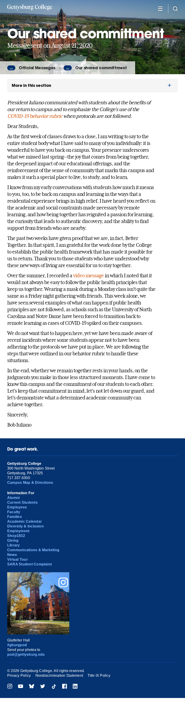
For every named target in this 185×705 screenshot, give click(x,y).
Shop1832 (16, 536)
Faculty (13, 512)
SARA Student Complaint (29, 564)
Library (13, 545)
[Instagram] (9, 687)
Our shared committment (101, 67)
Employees (17, 507)
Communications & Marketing (33, 550)
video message (88, 275)
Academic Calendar (24, 521)
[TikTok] (53, 687)
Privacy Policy (19, 675)
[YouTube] (20, 687)
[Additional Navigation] (160, 8)
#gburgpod (17, 645)
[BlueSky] (31, 687)
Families (14, 517)
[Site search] (175, 8)
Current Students (22, 502)
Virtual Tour (17, 559)
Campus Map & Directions (30, 482)
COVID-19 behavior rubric (34, 116)
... (11, 67)
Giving (12, 540)
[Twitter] (42, 687)
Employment (18, 531)
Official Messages (37, 67)
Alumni (13, 498)
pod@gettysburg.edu (26, 654)
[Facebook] (64, 687)
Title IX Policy (99, 675)
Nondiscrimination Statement (59, 675)
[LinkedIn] (75, 687)
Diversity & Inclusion (25, 526)
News (12, 555)
